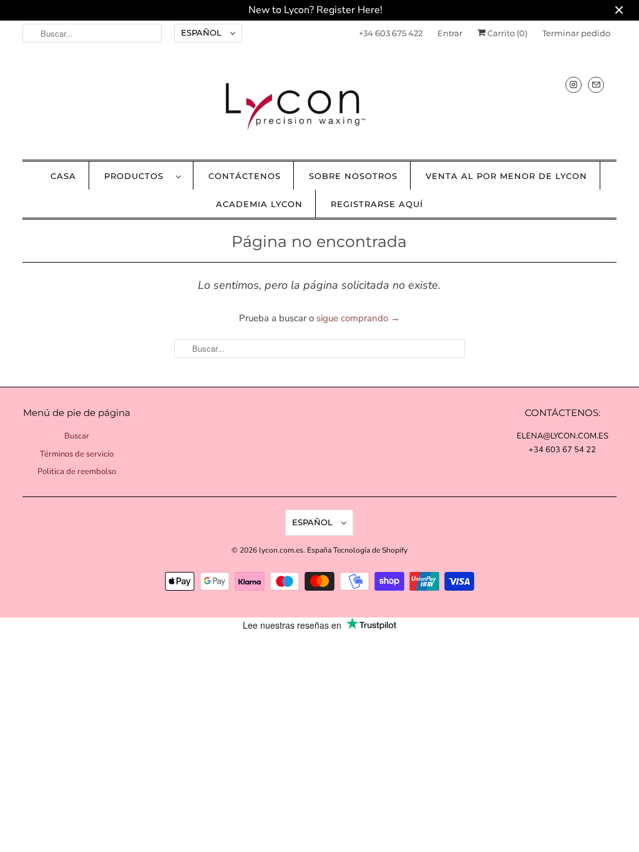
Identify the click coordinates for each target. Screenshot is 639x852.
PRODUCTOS (137, 176)
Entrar (449, 33)
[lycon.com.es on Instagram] (573, 84)
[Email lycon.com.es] (596, 84)
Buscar (76, 436)
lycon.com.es (281, 550)
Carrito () (506, 33)
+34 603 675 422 (390, 33)
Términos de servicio (77, 454)
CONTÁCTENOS (244, 176)
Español (202, 32)
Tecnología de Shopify (370, 550)
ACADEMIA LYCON (259, 204)
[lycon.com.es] (319, 105)
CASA (63, 176)
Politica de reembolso (76, 471)
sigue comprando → (358, 318)
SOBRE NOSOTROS (353, 176)
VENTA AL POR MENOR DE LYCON (506, 176)
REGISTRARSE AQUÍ (377, 204)
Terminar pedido (576, 33)
